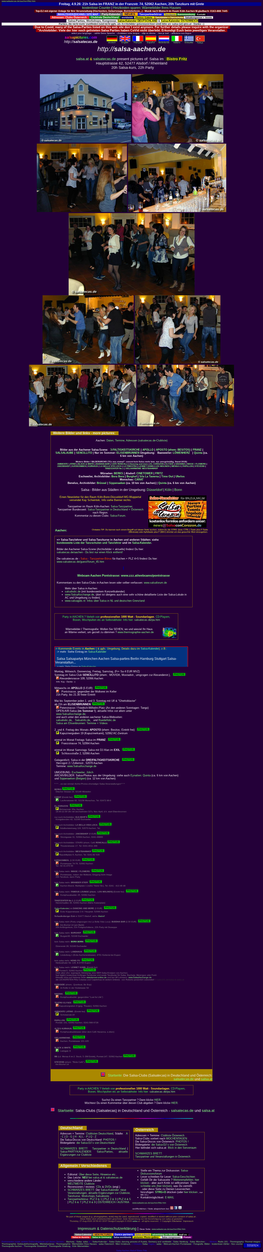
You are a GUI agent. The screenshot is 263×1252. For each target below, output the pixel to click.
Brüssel (101, 483)
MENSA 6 (176, 466)
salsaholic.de (73, 591)
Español (151, 42)
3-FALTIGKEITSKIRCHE (125, 449)
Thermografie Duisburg (59, 1246)
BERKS (118, 473)
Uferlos (180, 476)
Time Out (167, 476)
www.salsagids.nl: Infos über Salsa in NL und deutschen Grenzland (105, 600)
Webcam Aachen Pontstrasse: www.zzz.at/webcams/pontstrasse (123, 575)
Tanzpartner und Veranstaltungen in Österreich (162, 1156)
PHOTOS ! (109, 1139)
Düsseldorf (155, 490)
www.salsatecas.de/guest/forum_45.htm (80, 561)
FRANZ (197, 449)
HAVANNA (180, 464)
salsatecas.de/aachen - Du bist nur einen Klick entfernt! (90, 552)
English (124, 42)
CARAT (139, 479)
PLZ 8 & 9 (89, 1202)
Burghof (132, 476)
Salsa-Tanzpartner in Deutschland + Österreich (115, 509)
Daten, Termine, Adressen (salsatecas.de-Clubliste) (136, 440)
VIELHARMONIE (133, 468)
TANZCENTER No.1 (114, 468)
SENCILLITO (84, 452)
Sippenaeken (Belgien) (73, 778)
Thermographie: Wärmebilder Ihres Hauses (76, 1244)
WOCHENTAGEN (176, 1138)
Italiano (176, 42)
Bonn (178, 490)
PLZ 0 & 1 (96, 1199)
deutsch (112, 42)
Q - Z (93, 1136)
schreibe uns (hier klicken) (156, 1185)
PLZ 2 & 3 (110, 1199)
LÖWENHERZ (181, 452)
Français (138, 42)
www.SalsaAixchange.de (79, 594)
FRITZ (159, 473)
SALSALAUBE (64, 452)
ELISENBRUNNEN (128, 452)
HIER (157, 1099)
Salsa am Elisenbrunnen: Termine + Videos (82, 723)
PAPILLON (188, 466)
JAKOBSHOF (63, 466)
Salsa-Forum (117, 515)
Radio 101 (223, 1241)
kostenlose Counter (96, 7)
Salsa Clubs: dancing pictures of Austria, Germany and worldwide (140, 1241)
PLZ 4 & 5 (125, 1199)
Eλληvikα (189, 42)
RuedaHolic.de (107, 720)
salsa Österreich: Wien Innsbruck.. (115, 1244)
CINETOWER (144, 473)
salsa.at (82, 59)
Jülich (89, 772)
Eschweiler (78, 772)
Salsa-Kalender (141, 542)
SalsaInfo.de (82, 720)
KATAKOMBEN (79, 466)
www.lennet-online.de (97, 977)
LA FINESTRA (130, 466)
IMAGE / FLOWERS (196, 464)
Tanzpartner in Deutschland (109, 1148)
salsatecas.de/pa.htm (147, 619)
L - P (85, 1136)
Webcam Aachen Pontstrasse (178, 1244)
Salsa (79, 1241)
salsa (135, 1221)
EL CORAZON (157, 464)
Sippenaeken (117, 483)
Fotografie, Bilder (202, 1244)
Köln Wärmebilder (80, 1246)
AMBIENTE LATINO (66, 464)
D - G (69, 1136)
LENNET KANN (146, 466)
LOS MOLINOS (162, 466)
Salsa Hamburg (180, 1241)
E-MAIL (169, 1197)
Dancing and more (139, 464)
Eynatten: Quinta (140, 775)
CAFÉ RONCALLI (119, 464)
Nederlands (163, 42)
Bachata (70, 1241)
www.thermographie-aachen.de (136, 632)
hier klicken (190, 1192)
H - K (78, 1136)
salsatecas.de (104, 59)
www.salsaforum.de (155, 582)
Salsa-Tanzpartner (121, 506)
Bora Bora (117, 476)
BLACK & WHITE (86, 464)
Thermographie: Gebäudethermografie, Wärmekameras (28, 1244)
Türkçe (200, 43)
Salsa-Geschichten (183, 1176)
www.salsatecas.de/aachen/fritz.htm (18, 1)
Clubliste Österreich (172, 1135)
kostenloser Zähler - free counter (227, 1244)
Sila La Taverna (149, 476)
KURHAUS (93, 466)
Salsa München (197, 1241)
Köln (168, 490)
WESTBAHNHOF (150, 468)
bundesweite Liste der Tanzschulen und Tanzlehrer (89, 542)
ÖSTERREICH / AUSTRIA (113, 1202)
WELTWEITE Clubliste (81, 1183)
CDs (98, 1186)
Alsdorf (101, 916)
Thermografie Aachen (12, 1246)
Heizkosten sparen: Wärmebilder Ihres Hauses (147, 7)
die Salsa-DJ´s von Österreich (169, 1144)
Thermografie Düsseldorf (35, 1246)
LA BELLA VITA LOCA (110, 466)
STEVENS (200, 466)
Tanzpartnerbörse (78, 1199)
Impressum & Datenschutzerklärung (107, 1229)
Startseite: (114, 1075)
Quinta (198, 452)
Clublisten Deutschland (99, 1133)
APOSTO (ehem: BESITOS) (173, 449)
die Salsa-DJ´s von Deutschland (95, 1142)
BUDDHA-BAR (103, 464)
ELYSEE (169, 464)
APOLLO (147, 449)
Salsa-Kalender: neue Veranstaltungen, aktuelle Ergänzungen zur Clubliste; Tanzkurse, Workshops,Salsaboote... (99, 1193)
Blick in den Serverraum (182, 1147)
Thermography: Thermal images (245, 1241)
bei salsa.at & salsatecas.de (102, 1177)
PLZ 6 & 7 (75, 1202)
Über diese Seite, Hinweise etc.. (98, 1174)
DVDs (108, 1186)
